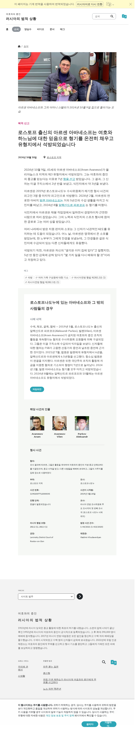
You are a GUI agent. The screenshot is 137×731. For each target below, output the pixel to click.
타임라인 (37, 389)
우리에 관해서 (23, 668)
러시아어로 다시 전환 (89, 4)
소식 (16, 29)
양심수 (27, 29)
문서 (52, 29)
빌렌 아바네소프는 (51, 200)
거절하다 (108, 724)
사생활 (21, 676)
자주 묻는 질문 (50, 666)
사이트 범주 (27, 596)
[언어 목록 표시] (110, 4)
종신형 (46, 673)
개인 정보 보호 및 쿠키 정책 (60, 715)
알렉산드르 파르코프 (72, 205)
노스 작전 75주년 (52, 688)
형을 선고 (69, 179)
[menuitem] (7, 29)
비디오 (40, 29)
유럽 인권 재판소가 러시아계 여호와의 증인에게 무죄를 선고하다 (69, 681)
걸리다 (89, 724)
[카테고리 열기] (80, 597)
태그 (62, 29)
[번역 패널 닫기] (131, 4)
